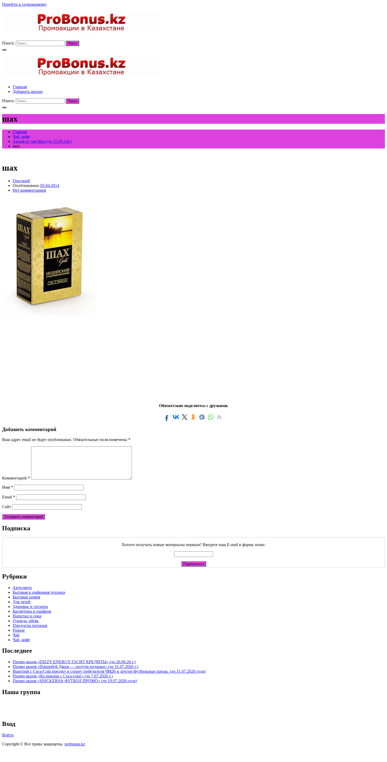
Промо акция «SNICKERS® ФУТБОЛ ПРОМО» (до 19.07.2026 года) (75, 681)
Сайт (6, 506)
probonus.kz (74, 744)
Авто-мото (22, 587)
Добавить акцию (28, 91)
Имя (7, 487)
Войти (8, 735)
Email (8, 497)
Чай (16, 635)
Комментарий (16, 478)
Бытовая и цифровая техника (39, 592)
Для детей (22, 602)
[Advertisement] (193, 357)
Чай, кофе (21, 639)
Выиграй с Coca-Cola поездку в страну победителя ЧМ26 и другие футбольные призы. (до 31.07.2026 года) (109, 671)
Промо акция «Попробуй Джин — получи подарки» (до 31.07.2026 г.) (75, 666)
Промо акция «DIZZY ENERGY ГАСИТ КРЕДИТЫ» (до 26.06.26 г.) (74, 662)
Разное (19, 630)
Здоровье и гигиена (30, 606)
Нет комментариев (29, 190)
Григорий (21, 181)
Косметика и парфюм (32, 611)
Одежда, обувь (26, 620)
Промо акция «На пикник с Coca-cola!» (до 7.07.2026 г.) (63, 676)
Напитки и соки (27, 616)
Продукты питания (30, 625)
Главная (20, 87)
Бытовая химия (26, 597)
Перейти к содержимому (24, 4)
